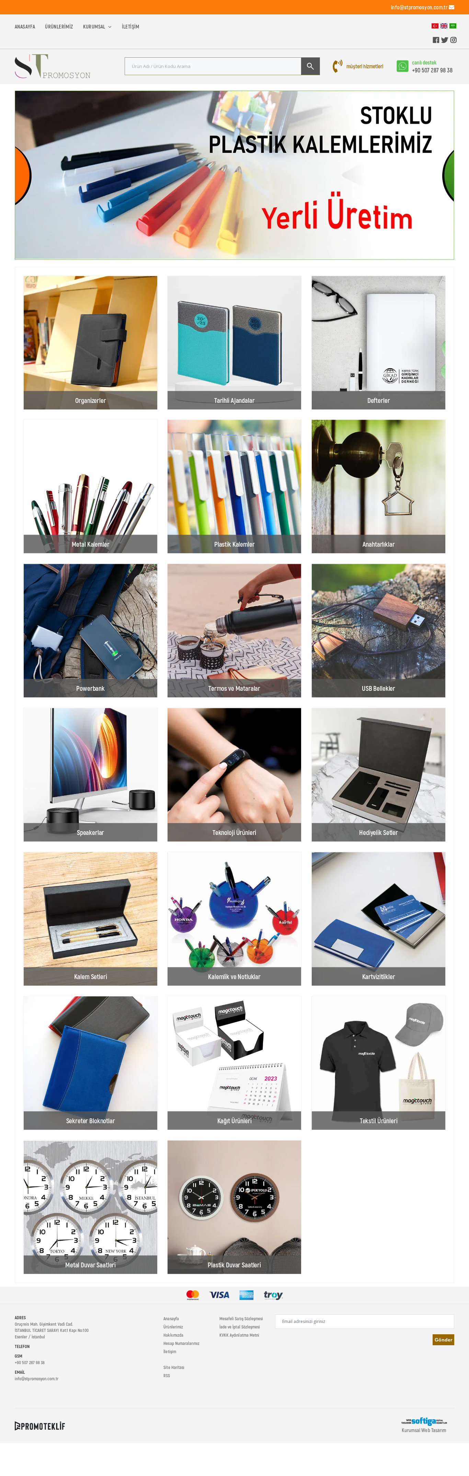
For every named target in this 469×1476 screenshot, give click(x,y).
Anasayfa (25, 26)
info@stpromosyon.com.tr (419, 7)
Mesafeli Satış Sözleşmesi (241, 1318)
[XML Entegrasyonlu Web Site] (40, 1425)
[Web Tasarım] (424, 1421)
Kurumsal (95, 26)
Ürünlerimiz (59, 26)
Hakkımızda (173, 1335)
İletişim (130, 26)
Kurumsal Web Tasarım (424, 1430)
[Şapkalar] (234, 175)
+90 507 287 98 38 (432, 70)
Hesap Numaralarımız (181, 1343)
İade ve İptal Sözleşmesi (239, 1326)
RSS (166, 1375)
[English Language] (443, 25)
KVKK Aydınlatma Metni (239, 1335)
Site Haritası (173, 1367)
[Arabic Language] (452, 25)
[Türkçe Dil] (435, 25)
